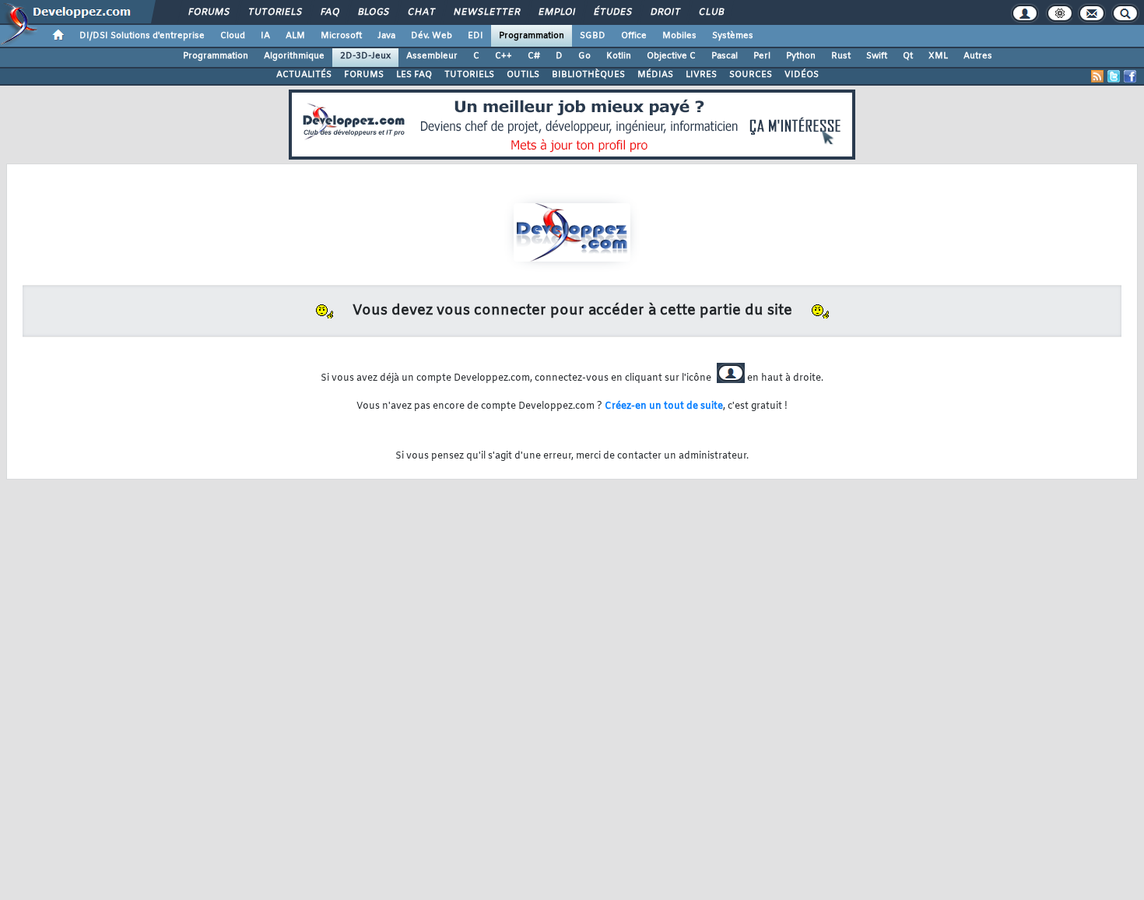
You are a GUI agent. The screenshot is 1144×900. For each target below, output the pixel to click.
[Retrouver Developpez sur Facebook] (1130, 76)
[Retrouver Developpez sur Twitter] (1113, 76)
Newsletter (486, 12)
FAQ (329, 12)
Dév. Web (431, 35)
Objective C (671, 56)
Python (801, 56)
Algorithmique (294, 56)
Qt (908, 56)
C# (534, 56)
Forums (208, 12)
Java (386, 35)
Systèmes (732, 35)
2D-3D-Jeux (365, 56)
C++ (503, 56)
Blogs (373, 12)
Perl (761, 56)
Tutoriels (274, 12)
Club (711, 12)
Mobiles (679, 35)
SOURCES (750, 74)
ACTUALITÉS (304, 74)
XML (938, 56)
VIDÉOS (801, 74)
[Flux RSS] (1097, 76)
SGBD (592, 35)
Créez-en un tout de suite (664, 406)
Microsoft (341, 35)
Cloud (232, 35)
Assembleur (432, 56)
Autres (977, 56)
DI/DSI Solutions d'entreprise (142, 35)
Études (612, 12)
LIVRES (701, 74)
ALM (295, 35)
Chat (420, 12)
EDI (475, 35)
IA (265, 35)
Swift (876, 56)
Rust (841, 56)
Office (634, 35)
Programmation (531, 35)
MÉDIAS (655, 74)
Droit (664, 12)
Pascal (724, 56)
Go (584, 56)
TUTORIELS (469, 74)
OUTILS (523, 74)
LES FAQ (414, 74)
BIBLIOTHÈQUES (588, 74)
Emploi (556, 12)
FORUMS (364, 74)
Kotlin (618, 56)
